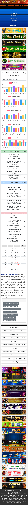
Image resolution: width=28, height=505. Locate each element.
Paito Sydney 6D (14, 25)
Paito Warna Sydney (5, 495)
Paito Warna (14, 20)
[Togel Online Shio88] (14, 479)
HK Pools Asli (18, 502)
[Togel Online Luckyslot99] (14, 437)
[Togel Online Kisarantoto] (14, 54)
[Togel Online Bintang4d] (14, 406)
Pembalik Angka (8, 351)
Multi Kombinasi (21, 351)
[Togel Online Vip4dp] (14, 443)
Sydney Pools (18, 498)
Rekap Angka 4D (8, 344)
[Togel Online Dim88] (14, 36)
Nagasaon (19, 493)
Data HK (18, 495)
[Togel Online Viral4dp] (14, 67)
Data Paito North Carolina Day (10, 311)
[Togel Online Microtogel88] (14, 370)
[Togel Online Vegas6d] (14, 394)
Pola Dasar (15, 348)
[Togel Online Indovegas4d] (14, 485)
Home (14, 10)
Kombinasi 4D (8, 358)
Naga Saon (24, 493)
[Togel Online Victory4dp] (14, 382)
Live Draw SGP (14, 15)
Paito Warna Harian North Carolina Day (12, 309)
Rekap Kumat (14, 334)
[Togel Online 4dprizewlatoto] (14, 418)
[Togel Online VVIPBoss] (14, 30)
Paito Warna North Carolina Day (10, 306)
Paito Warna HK (13, 493)
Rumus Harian (20, 331)
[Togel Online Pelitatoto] (14, 61)
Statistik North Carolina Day (9, 317)
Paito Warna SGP (13, 495)
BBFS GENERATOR (14, 327)
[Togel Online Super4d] (14, 42)
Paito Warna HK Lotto (19, 501)
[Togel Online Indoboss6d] (14, 376)
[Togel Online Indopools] (14, 473)
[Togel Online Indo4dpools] (14, 431)
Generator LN (8, 331)
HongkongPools (8, 499)
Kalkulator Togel (14, 362)
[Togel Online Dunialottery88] (14, 449)
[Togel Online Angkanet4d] (14, 467)
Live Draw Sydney (14, 18)
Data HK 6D (7, 496)
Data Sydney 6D (13, 496)
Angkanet (13, 498)
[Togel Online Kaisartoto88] (14, 424)
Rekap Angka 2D (14, 341)
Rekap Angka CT (8, 338)
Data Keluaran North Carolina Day (10, 303)
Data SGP (22, 495)
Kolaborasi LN (21, 358)
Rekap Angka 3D (21, 338)
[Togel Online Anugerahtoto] (14, 455)
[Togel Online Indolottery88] (14, 461)
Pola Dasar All (21, 344)
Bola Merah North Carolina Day (10, 314)
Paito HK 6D (14, 23)
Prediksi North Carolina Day (9, 320)
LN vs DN (14, 355)
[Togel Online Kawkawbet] (14, 388)
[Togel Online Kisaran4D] (14, 48)
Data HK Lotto (12, 501)
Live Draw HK (14, 13)
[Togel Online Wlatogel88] (14, 412)
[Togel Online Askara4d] (14, 400)
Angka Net (7, 493)
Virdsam (3, 493)
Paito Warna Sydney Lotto (17, 499)
